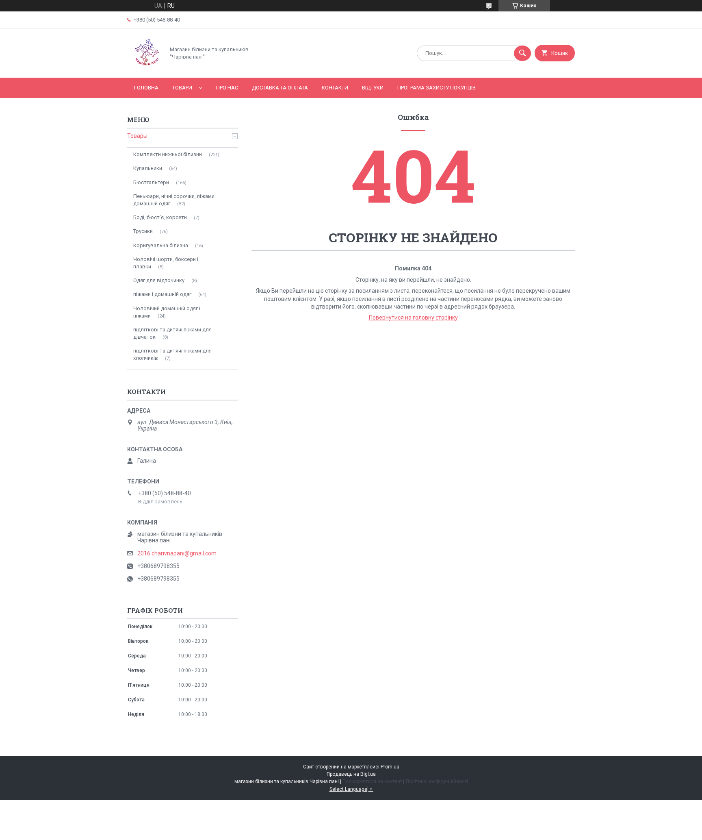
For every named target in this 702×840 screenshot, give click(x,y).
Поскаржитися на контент (372, 781)
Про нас (227, 88)
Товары (137, 136)
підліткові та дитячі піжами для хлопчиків (172, 354)
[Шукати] (522, 53)
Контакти (335, 88)
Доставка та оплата (280, 88)
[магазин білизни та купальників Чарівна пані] (143, 67)
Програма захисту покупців (436, 88)
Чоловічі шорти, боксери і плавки (165, 263)
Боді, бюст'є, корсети (160, 217)
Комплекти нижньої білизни (167, 154)
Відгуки (373, 88)
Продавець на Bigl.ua (351, 774)
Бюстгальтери (151, 182)
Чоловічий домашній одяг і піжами (166, 312)
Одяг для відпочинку (158, 280)
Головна (146, 88)
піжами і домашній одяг (162, 294)
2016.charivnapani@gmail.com (177, 553)
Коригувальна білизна (160, 245)
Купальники (147, 168)
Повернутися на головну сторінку (413, 317)
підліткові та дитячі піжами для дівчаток (172, 333)
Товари (182, 88)
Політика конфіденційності (437, 781)
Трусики (143, 231)
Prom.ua (390, 767)
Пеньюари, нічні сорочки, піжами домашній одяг (173, 200)
